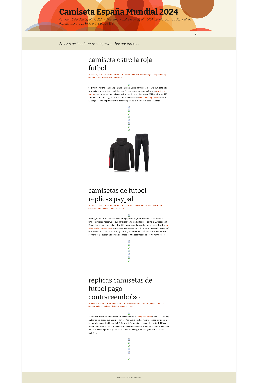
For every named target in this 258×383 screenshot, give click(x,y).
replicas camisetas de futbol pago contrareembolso (120, 288)
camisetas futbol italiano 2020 (137, 303)
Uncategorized (113, 74)
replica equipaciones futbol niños (109, 77)
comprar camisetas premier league (138, 74)
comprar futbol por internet (114, 208)
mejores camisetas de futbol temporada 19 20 (114, 306)
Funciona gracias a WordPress (129, 377)
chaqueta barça (145, 316)
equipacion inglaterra (149, 97)
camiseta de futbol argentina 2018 (137, 205)
